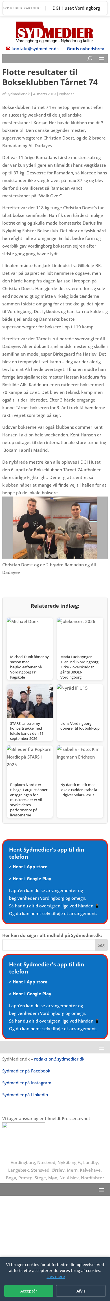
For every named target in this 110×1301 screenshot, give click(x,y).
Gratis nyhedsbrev (85, 48)
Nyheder (66, 93)
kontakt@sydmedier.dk (35, 48)
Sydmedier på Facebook (26, 1071)
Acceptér (28, 1291)
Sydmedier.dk (18, 93)
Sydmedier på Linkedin (25, 1094)
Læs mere (56, 1276)
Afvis (80, 1291)
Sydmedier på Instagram (26, 1082)
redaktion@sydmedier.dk (59, 1059)
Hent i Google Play (32, 878)
